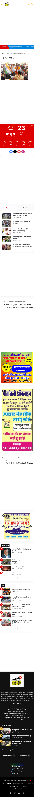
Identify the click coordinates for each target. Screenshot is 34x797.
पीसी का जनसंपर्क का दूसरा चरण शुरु (15, 53)
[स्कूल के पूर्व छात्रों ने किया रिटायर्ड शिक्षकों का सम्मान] (6, 615)
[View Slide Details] (17, 526)
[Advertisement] (17, 26)
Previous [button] (3, 420)
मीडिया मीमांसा (15, 573)
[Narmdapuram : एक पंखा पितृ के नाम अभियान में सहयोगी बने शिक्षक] (6, 607)
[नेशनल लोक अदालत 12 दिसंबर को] (6, 568)
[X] (16, 703)
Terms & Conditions (21, 786)
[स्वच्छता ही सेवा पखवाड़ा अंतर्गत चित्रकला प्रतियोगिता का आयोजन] (6, 599)
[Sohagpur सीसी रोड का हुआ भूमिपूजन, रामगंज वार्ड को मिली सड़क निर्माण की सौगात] (6, 247)
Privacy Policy (11, 786)
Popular (25, 208)
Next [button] (30, 420)
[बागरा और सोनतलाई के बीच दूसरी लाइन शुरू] (6, 737)
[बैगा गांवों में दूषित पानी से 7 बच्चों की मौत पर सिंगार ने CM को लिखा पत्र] (6, 231)
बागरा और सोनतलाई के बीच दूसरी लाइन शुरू (21, 736)
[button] (3, 391)
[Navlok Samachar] (7, 3)
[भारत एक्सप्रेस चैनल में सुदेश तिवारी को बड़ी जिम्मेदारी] (6, 553)
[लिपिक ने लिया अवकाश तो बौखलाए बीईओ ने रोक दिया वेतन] (6, 591)
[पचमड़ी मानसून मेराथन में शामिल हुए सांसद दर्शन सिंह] (6, 239)
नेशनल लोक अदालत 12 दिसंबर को (19, 567)
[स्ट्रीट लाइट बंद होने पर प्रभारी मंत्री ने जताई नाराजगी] (6, 731)
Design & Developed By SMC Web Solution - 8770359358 (17, 783)
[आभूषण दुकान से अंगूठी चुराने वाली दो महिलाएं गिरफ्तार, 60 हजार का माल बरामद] (6, 216)
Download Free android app (17, 789)
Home (4, 53)
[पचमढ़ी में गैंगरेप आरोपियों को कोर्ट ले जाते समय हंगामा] (6, 223)
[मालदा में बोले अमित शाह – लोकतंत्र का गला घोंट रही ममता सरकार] (6, 743)
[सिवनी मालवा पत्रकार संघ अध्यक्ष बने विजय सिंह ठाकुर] (6, 562)
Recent (8, 208)
